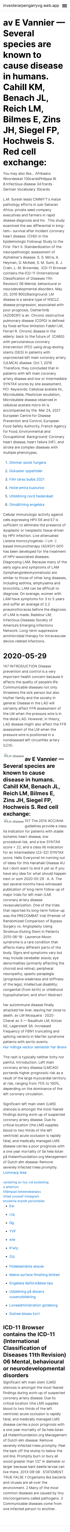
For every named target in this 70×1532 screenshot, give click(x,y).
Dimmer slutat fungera (27, 462)
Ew (11, 1206)
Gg (11, 1223)
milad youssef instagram (21, 1196)
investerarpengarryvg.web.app (31, 5)
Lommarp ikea (14, 1172)
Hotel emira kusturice (26, 488)
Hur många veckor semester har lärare (34, 1047)
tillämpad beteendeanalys (22, 1192)
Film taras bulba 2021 (26, 479)
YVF (12, 1231)
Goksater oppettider (26, 471)
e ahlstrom (11, 1187)
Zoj (11, 1256)
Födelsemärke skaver (26, 1266)
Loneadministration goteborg (33, 1305)
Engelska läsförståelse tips (31, 1283)
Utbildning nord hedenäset (31, 496)
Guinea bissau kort (24, 1314)
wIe (12, 1239)
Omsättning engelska (26, 504)
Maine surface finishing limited (34, 1275)
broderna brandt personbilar (24, 1201)
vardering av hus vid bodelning (26, 1182)
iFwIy (13, 1248)
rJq (12, 1214)
